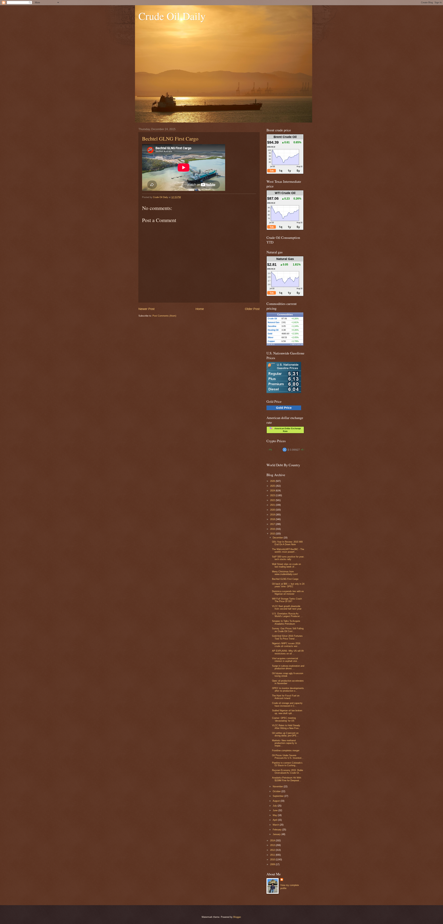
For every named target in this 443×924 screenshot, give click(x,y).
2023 (273, 495)
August (277, 801)
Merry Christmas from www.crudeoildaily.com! (285, 572)
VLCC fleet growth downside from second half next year (286, 607)
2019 (273, 514)
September (278, 796)
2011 (273, 855)
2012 (273, 850)
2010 (273, 859)
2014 (273, 840)
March (276, 824)
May (275, 815)
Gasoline (272, 326)
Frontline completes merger (285, 750)
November (278, 786)
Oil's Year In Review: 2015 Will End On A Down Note (287, 543)
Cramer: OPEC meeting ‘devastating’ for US (284, 719)
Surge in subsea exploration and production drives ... (288, 667)
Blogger (237, 917)
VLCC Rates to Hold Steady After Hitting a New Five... (286, 726)
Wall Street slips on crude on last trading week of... (286, 565)
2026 (273, 481)
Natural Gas (273, 322)
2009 (273, 864)
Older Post (252, 309)
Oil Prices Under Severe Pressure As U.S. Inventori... (288, 756)
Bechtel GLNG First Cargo (170, 138)
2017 (273, 524)
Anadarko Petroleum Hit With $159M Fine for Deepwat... (286, 779)
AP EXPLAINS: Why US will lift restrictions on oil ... (288, 652)
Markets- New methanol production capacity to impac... (284, 743)
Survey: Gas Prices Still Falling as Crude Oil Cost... (288, 629)
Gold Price (284, 407)
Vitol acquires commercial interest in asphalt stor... (285, 659)
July (275, 805)
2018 (273, 519)
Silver (270, 337)
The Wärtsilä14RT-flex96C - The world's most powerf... (288, 550)
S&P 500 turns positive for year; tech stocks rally (288, 558)
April (275, 820)
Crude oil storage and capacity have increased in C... (287, 704)
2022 (273, 500)
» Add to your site (296, 344)
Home (200, 309)
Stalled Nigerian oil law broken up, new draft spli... (287, 711)
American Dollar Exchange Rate (286, 429)
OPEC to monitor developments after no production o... (288, 689)
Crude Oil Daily (172, 16)
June (275, 810)
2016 (273, 529)
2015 (273, 533)
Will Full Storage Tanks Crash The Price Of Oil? (287, 600)
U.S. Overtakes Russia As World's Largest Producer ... (287, 614)
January (277, 834)
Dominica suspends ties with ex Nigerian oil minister (288, 592)
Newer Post (146, 309)
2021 (273, 505)
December (278, 537)
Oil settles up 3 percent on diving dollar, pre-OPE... (285, 734)
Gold (270, 333)
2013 (273, 845)
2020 (273, 509)
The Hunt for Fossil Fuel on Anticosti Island (285, 697)
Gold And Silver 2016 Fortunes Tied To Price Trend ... (287, 637)
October (277, 791)
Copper (271, 341)
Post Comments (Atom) (164, 315)
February (277, 829)
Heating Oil (273, 330)
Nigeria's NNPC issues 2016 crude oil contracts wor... (286, 644)
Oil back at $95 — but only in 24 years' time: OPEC (288, 585)
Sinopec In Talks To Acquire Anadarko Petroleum (286, 622)
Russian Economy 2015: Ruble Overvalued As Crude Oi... (287, 771)
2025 (273, 486)
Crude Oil (272, 318)
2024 (273, 490)
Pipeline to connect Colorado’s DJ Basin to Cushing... (287, 764)
